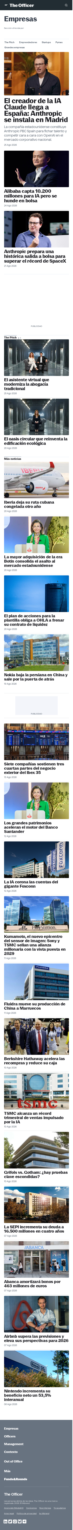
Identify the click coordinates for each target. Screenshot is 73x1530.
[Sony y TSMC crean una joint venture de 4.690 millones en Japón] (36, 914)
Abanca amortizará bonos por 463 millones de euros (32, 1283)
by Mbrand (44, 1513)
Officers (10, 1436)
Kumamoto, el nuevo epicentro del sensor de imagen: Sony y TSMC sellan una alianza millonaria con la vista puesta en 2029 (35, 945)
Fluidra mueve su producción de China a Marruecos (34, 1006)
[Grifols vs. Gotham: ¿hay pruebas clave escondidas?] (36, 1150)
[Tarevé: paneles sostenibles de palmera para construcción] (36, 417)
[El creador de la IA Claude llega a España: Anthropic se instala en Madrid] (36, 73)
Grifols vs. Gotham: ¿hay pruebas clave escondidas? (36, 1174)
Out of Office (13, 1461)
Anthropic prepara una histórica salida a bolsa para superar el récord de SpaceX (35, 256)
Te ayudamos (60, 1508)
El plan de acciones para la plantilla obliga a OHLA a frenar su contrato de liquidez (34, 620)
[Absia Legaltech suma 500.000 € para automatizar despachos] (36, 357)
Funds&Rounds (15, 1479)
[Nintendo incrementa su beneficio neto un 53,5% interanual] (36, 1369)
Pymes (59, 42)
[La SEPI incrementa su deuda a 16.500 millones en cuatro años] (36, 1205)
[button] (6, 5)
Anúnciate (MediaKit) (13, 1508)
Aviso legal (9, 1513)
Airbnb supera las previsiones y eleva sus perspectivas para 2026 (36, 1338)
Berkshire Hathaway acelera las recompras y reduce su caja (34, 1061)
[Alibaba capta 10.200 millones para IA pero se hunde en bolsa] (36, 169)
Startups (46, 42)
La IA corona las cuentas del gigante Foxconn (31, 884)
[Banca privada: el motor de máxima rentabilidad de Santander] (36, 800)
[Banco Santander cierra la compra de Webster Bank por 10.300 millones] (36, 534)
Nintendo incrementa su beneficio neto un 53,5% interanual (27, 1395)
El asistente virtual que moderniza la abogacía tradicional (26, 384)
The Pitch (9, 42)
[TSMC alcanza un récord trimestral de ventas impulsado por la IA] (36, 1091)
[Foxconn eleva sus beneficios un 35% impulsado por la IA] (36, 859)
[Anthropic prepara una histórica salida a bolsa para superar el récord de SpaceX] (36, 229)
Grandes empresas (14, 47)
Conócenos (31, 1508)
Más (7, 1471)
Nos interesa (45, 1508)
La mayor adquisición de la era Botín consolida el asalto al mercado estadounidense (33, 561)
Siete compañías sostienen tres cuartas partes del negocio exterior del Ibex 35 (34, 768)
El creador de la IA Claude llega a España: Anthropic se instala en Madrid (36, 110)
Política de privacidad (26, 1513)
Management (13, 1444)
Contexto (11, 1452)
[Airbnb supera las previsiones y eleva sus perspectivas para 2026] (36, 1314)
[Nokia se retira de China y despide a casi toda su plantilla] (36, 652)
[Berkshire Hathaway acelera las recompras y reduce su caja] (36, 1036)
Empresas (11, 1428)
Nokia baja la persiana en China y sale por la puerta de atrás (36, 677)
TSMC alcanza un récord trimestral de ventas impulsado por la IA (33, 1117)
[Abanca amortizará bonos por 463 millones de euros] (36, 1259)
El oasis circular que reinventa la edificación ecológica (35, 441)
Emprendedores (28, 42)
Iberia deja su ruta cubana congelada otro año (29, 504)
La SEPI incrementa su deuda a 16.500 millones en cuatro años (34, 1229)
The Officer (13, 1494)
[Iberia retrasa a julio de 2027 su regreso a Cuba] (36, 480)
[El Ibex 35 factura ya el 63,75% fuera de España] (36, 741)
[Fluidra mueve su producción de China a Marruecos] (36, 981)
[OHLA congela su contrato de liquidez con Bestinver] (36, 593)
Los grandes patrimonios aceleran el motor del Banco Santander (31, 827)
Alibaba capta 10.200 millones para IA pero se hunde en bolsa (30, 196)
